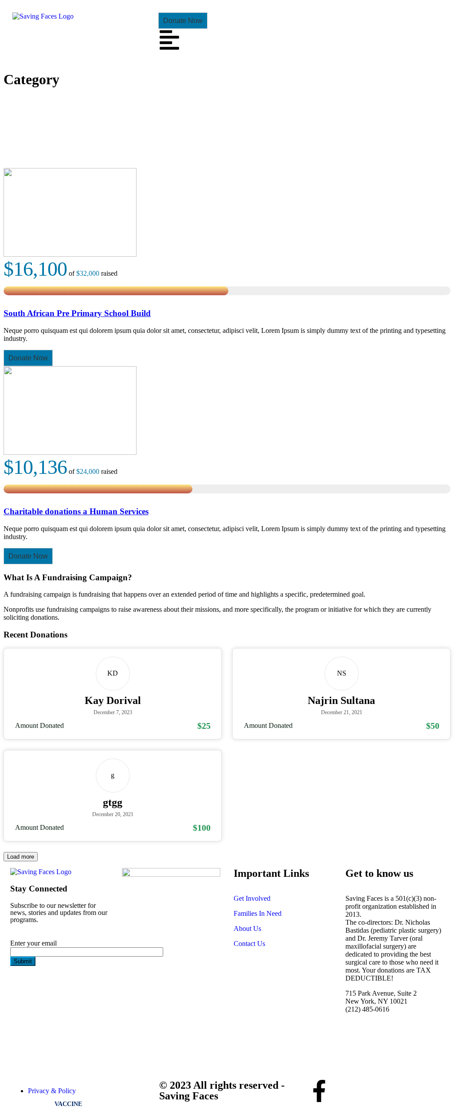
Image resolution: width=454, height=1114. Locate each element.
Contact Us (249, 943)
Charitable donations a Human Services (76, 511)
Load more (20, 856)
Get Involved (252, 898)
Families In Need (258, 913)
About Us (247, 928)
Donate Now (183, 20)
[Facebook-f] (319, 1091)
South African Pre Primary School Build (77, 313)
